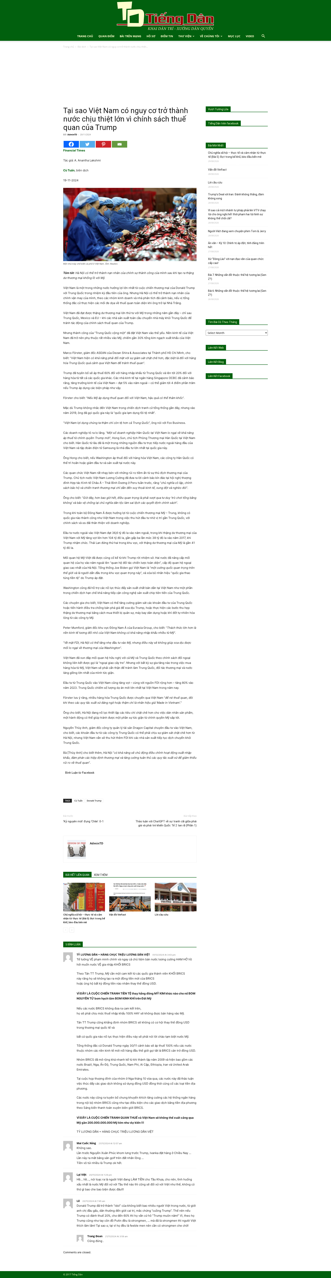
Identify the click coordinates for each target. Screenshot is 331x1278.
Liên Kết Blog (216, 361)
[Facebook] (71, 144)
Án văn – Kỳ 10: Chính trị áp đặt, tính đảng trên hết (236, 245)
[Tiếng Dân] (165, 16)
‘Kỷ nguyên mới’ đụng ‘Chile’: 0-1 (83, 821)
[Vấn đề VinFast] (130, 897)
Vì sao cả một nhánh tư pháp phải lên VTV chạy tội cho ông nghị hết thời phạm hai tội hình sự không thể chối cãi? (237, 214)
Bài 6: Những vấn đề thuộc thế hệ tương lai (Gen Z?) (237, 292)
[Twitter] (87, 144)
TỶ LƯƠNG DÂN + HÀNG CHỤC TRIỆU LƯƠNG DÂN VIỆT (113, 954)
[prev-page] (65, 930)
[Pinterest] (103, 144)
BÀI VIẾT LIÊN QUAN (77, 874)
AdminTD (72, 134)
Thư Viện (184, 36)
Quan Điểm (106, 36)
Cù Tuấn (78, 800)
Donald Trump (94, 800)
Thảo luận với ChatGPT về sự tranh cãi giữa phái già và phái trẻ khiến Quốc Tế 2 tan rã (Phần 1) (166, 823)
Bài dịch (82, 46)
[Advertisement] (165, 77)
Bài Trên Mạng (130, 36)
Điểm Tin (167, 36)
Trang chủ (68, 46)
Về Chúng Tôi (209, 36)
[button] (263, 36)
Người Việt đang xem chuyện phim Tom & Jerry (237, 231)
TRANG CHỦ (85, 36)
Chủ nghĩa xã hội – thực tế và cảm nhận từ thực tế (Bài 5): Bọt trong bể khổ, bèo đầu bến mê (84, 918)
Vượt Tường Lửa (218, 109)
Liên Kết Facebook (219, 376)
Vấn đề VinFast (117, 914)
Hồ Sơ (151, 36)
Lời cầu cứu (161, 914)
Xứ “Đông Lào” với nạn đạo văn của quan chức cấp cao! (236, 261)
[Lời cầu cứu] (176, 897)
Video (250, 36)
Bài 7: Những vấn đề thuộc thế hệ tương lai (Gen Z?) (237, 276)
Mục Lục (234, 36)
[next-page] (71, 930)
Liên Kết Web (216, 347)
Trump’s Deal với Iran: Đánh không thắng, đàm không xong (236, 196)
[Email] (119, 144)
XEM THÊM (100, 874)
